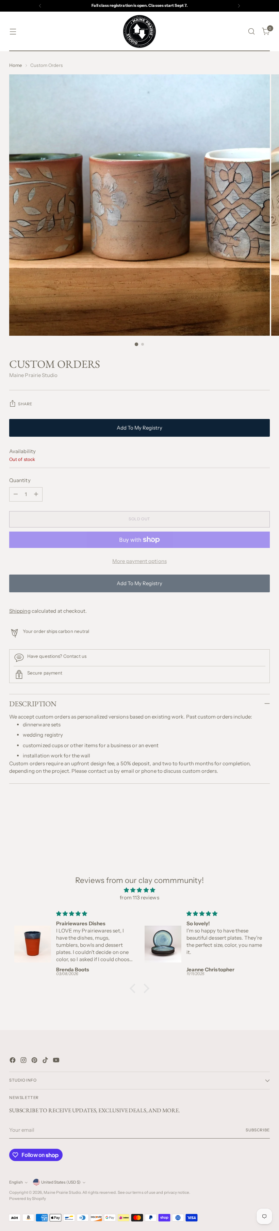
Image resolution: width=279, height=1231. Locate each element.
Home (15, 65)
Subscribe (258, 1130)
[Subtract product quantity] (16, 494)
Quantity (20, 480)
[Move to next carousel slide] (264, 821)
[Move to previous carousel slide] (248, 821)
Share (25, 404)
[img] (139, 890)
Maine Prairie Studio (33, 375)
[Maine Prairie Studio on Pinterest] (35, 1061)
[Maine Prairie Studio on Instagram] (24, 1061)
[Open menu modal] (13, 32)
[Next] (238, 6)
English (16, 1182)
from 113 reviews (139, 897)
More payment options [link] (139, 561)
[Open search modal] (252, 32)
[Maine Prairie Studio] (139, 31)
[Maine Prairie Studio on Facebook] (13, 1061)
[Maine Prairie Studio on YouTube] (57, 1061)
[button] (134, 988)
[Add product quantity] (36, 494)
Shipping (20, 611)
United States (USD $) (61, 1182)
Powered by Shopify (27, 1198)
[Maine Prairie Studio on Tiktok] (46, 1061)
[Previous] (40, 6)
